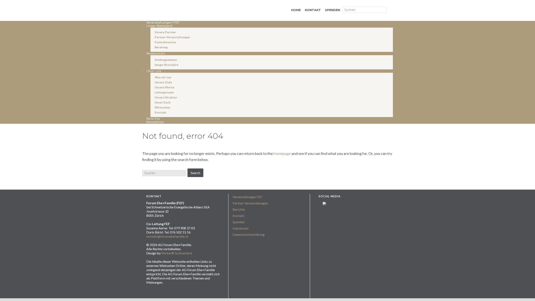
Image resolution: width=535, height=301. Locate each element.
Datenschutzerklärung (249, 234)
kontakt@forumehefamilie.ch (167, 236)
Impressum (240, 228)
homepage (282, 153)
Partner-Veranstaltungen (250, 203)
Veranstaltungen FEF (247, 197)
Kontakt (239, 216)
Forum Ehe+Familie (190, 10)
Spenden (239, 222)
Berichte (239, 209)
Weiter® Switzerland (176, 253)
